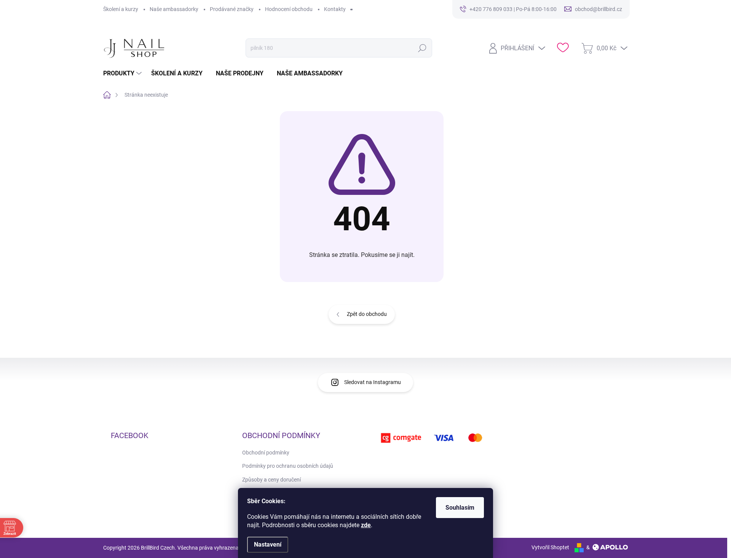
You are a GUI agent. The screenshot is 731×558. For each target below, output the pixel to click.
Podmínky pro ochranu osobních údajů (287, 466)
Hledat (422, 48)
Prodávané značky (232, 9)
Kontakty (335, 9)
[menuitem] (123, 73)
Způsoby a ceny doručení (271, 480)
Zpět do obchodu (367, 314)
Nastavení (267, 544)
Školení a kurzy (120, 9)
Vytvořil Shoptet (550, 547)
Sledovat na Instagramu (372, 382)
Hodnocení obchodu (289, 9)
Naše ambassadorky (174, 9)
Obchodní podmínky (265, 453)
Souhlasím (459, 507)
